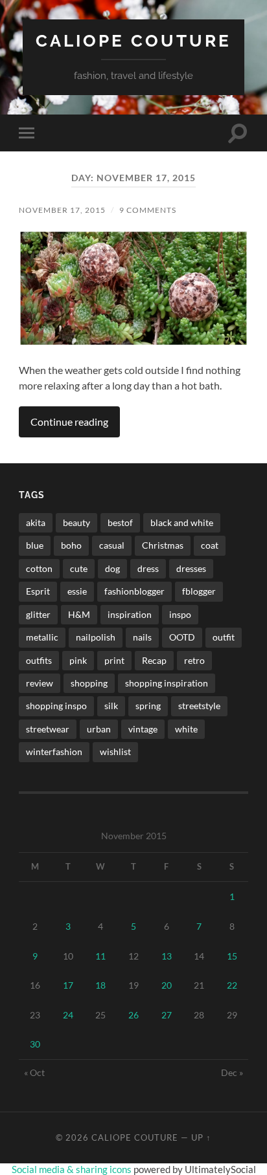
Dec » (232, 1072)
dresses (191, 568)
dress (148, 568)
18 (100, 985)
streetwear (47, 728)
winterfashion (54, 751)
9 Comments (147, 210)
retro (194, 660)
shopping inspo (56, 705)
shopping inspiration (166, 682)
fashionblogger (134, 591)
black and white (181, 522)
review (39, 682)
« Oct (34, 1072)
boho (71, 545)
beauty (76, 522)
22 (232, 985)
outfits (39, 660)
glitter (38, 614)
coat (209, 545)
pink (78, 660)
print (114, 660)
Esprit (38, 591)
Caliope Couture (133, 40)
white (186, 728)
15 (232, 955)
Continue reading (69, 421)
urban (99, 728)
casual (111, 545)
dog (112, 568)
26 (133, 1014)
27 (166, 1014)
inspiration (130, 614)
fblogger (199, 591)
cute (78, 568)
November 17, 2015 (62, 210)
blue (34, 545)
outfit (224, 636)
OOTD (182, 636)
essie (77, 591)
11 (100, 955)
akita (35, 522)
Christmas (162, 545)
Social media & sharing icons (73, 1169)
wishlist (115, 751)
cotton (39, 568)
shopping (89, 682)
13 (166, 955)
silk (111, 705)
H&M (79, 614)
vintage (142, 728)
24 (68, 1014)
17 (68, 985)
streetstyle (199, 705)
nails (142, 636)
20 (166, 985)
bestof (120, 522)
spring (148, 705)
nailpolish (95, 636)
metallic (42, 636)
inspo (180, 614)
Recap (154, 660)
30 (35, 1043)
